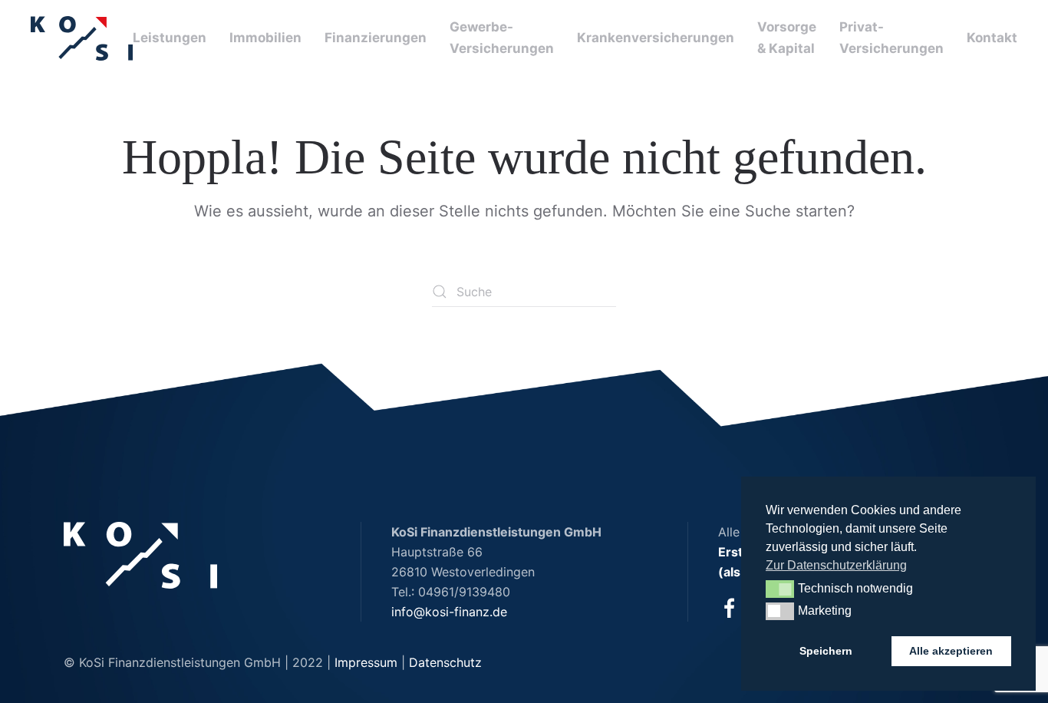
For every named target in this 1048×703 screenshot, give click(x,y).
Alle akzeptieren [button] (951, 651)
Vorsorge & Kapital (786, 37)
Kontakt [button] (992, 37)
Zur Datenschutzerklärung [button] (836, 565)
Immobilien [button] (265, 37)
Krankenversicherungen (655, 37)
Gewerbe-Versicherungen (502, 37)
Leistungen (169, 37)
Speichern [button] (825, 651)
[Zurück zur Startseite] (82, 38)
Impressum (366, 662)
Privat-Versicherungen (891, 37)
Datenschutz (445, 662)
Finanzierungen (376, 37)
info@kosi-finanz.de (449, 611)
